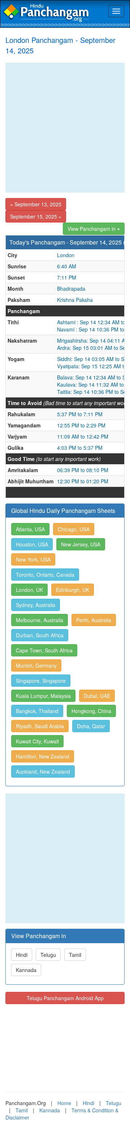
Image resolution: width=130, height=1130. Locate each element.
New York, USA (33, 559)
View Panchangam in (92, 228)
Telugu (48, 954)
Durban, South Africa (40, 635)
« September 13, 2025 (35, 204)
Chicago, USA (74, 529)
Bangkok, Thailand (37, 711)
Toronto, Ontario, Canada (45, 574)
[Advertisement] (65, 128)
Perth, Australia (93, 620)
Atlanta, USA (30, 529)
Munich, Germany (36, 665)
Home (64, 1103)
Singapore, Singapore (41, 680)
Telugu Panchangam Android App (65, 998)
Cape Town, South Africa (44, 650)
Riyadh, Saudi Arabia (40, 726)
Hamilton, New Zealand (42, 756)
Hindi (21, 954)
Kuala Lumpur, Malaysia (43, 695)
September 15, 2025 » (35, 216)
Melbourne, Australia (39, 620)
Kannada (26, 969)
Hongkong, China (91, 711)
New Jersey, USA (80, 544)
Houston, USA (32, 544)
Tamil (75, 954)
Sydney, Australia (35, 604)
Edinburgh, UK (72, 589)
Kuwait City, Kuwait (37, 741)
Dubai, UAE (97, 695)
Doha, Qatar (91, 726)
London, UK (29, 589)
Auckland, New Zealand (43, 771)
